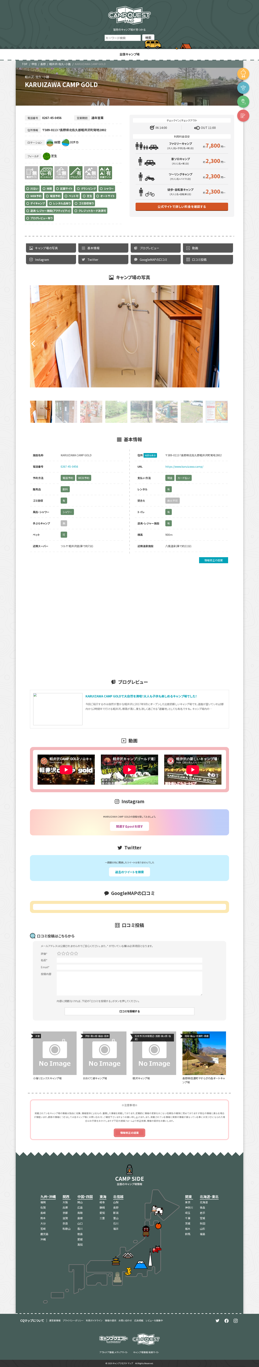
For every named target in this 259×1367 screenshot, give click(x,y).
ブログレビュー (149, 248)
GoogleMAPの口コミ (153, 259)
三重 (102, 1218)
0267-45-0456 (69, 466)
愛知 (102, 1213)
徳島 (80, 1234)
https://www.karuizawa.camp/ (184, 466)
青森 (202, 1207)
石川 (116, 1223)
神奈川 (189, 1207)
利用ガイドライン (94, 1320)
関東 (188, 1196)
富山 (116, 1218)
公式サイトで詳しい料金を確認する (182, 206)
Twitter (92, 259)
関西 (66, 1196)
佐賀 (43, 1207)
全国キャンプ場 (129, 54)
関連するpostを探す (129, 826)
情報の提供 (110, 1320)
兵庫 (65, 1207)
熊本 (43, 1218)
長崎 (43, 1213)
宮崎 (43, 1229)
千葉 (187, 1218)
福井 (116, 1229)
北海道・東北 (209, 1196)
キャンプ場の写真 (46, 248)
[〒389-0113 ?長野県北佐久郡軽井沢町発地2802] (243, 102)
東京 (187, 1202)
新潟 (116, 1213)
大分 (43, 1223)
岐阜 (102, 1202)
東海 (103, 1196)
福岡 (43, 1202)
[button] (34, 342)
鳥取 (80, 1213)
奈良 (65, 1223)
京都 (65, 1213)
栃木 (187, 1229)
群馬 (187, 1234)
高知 (80, 1244)
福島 (202, 1234)
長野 (43, 64)
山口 (80, 1223)
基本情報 (93, 248)
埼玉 (187, 1213)
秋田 (202, 1223)
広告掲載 (138, 1320)
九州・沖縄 (48, 1196)
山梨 (116, 1202)
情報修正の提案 (213, 560)
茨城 (187, 1223)
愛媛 (80, 1239)
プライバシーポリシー (73, 1320)
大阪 (65, 1202)
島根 (80, 1218)
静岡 (102, 1207)
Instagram (42, 259)
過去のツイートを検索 (129, 872)
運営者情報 (54, 1320)
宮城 (202, 1218)
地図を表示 (150, 455)
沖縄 (43, 1239)
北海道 (204, 1202)
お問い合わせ (125, 1320)
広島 (80, 1207)
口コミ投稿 (199, 259)
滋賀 (65, 1218)
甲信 (34, 64)
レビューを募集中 (154, 1320)
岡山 (80, 1202)
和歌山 (67, 1229)
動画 (195, 248)
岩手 (202, 1213)
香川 (80, 1229)
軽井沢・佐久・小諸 (60, 64)
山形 (202, 1229)
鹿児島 (44, 1234)
